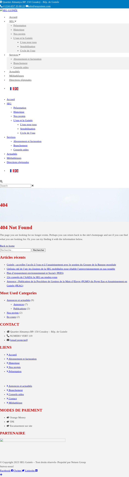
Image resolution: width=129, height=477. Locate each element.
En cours (11, 317)
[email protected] (19, 340)
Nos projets (19, 34)
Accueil (11, 99)
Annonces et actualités (18, 300)
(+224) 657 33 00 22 (14, 6)
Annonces (18, 304)
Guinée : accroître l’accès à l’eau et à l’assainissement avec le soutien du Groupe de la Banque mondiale (61, 264)
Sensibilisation (27, 46)
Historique (18, 29)
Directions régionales (20, 80)
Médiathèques (14, 158)
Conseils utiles (21, 149)
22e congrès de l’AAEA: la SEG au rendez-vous (32, 277)
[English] (16, 88)
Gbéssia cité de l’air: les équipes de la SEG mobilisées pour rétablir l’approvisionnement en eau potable (61, 268)
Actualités (12, 154)
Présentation (19, 25)
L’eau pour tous (28, 42)
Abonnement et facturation (27, 59)
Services (14, 54)
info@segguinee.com (39, 6)
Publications (19, 308)
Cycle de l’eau (27, 50)
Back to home (7, 246)
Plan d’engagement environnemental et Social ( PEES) (35, 273)
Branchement (20, 63)
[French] (12, 88)
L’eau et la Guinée (23, 38)
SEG (12, 21)
